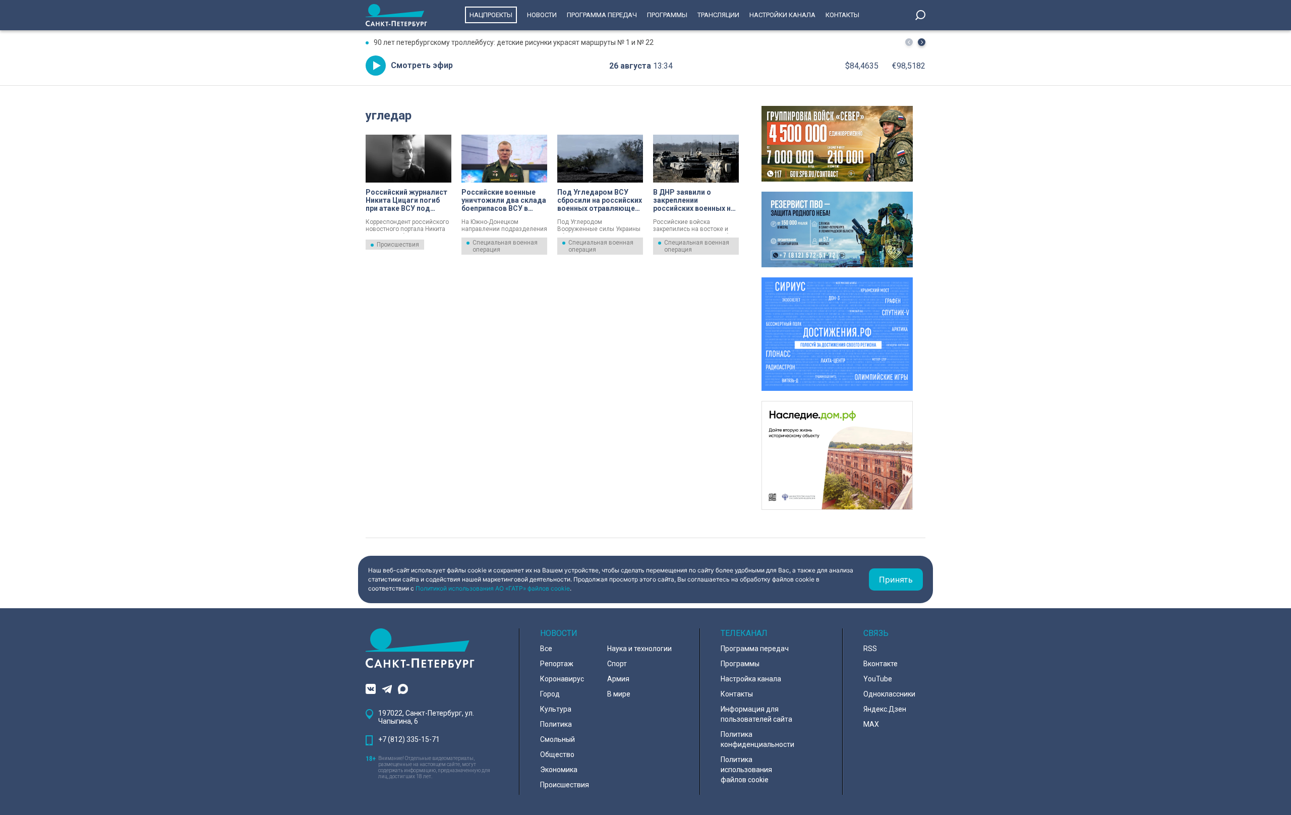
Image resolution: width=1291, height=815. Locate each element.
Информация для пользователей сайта (756, 714)
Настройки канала (782, 15)
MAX (871, 724)
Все (546, 649)
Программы (667, 15)
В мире (618, 694)
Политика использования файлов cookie (746, 769)
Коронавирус (562, 679)
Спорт (617, 664)
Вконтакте (880, 664)
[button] (921, 42)
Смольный (557, 739)
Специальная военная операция (505, 246)
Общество (557, 754)
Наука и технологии (639, 649)
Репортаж (556, 664)
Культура (555, 709)
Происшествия (398, 244)
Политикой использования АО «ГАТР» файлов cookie (493, 588)
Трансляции (718, 15)
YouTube (877, 679)
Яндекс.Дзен (884, 709)
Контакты (842, 15)
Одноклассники (889, 694)
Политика (556, 724)
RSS (870, 649)
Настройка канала (751, 679)
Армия (618, 679)
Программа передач (602, 15)
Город (550, 694)
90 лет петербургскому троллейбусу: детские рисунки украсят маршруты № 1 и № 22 (514, 42)
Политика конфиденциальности (757, 739)
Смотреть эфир (422, 65)
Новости (542, 15)
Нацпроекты (491, 15)
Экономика (558, 770)
